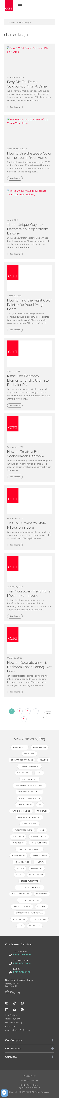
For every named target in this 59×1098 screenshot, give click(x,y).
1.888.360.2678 (22, 954)
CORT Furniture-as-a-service (29, 785)
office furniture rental (29, 887)
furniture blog (29, 824)
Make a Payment (12, 1019)
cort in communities (29, 798)
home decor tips (39, 836)
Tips (20, 926)
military (40, 862)
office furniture (29, 881)
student (42, 907)
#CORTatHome (19, 747)
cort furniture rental (29, 792)
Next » (47, 715)
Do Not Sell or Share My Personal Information (30, 1086)
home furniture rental (29, 849)
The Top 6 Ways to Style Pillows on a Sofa (26, 525)
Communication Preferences (18, 1030)
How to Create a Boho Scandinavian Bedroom (25, 453)
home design (18, 843)
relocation (41, 894)
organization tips (21, 894)
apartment (29, 754)
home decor (18, 836)
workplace (34, 926)
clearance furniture (22, 760)
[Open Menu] (20, 5)
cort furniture (29, 779)
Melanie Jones (22, 862)
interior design (39, 856)
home (41, 830)
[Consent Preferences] (4, 1093)
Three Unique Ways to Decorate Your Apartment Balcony (28, 228)
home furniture (39, 843)
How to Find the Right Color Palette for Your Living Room (29, 304)
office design (36, 875)
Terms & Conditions (29, 1081)
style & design (39, 919)
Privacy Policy (29, 1076)
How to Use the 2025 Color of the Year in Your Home (29, 155)
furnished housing (20, 811)
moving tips (36, 868)
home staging (18, 856)
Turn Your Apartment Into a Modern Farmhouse (29, 593)
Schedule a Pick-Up (13, 1023)
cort (39, 773)
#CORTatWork (39, 747)
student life (19, 919)
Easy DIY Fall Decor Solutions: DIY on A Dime (27, 84)
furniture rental (23, 830)
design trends (25, 805)
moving (20, 868)
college (44, 760)
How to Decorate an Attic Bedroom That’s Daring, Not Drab (29, 666)
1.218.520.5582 (22, 972)
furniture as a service (29, 817)
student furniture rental (29, 913)
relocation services (29, 900)
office (19, 875)
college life (23, 773)
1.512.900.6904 (22, 963)
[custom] (6, 1003)
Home (12, 22)
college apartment (29, 766)
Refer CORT (10, 1026)
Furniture (42, 811)
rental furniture (22, 907)
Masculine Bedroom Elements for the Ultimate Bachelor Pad (28, 380)
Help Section (11, 1015)
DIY (40, 805)
